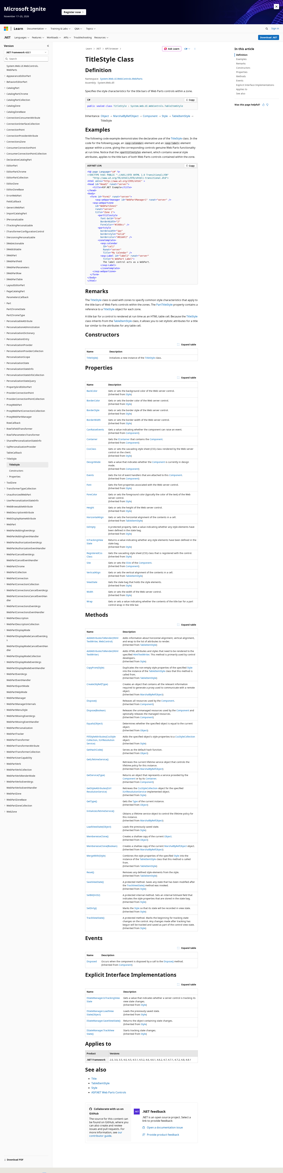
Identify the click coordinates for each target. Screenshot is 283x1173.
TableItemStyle (181, 116)
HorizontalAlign (95, 517)
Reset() (90, 872)
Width (90, 591)
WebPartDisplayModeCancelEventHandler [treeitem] (27, 648)
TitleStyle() (92, 357)
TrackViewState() (136, 885)
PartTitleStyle (164, 304)
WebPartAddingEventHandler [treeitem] (23, 536)
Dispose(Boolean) (96, 710)
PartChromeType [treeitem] (16, 315)
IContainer (124, 439)
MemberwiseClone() (97, 836)
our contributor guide (105, 1134)
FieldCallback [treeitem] (14, 201)
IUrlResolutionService (134, 791)
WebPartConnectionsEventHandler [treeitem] (25, 612)
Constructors (243, 67)
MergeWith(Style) (96, 855)
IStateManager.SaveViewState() (103, 1020)
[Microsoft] (6, 29)
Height (90, 507)
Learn (89, 48)
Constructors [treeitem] (16, 470)
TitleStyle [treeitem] (14, 464)
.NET (98, 48)
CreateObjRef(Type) (97, 684)
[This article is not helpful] (267, 105)
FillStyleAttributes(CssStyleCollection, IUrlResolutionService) (101, 740)
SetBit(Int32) (93, 895)
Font (89, 484)
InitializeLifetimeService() (100, 811)
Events (90, 475)
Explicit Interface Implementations (255, 85)
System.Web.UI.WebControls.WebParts (121, 78)
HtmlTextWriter (141, 654)
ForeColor (92, 494)
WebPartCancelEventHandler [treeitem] (22, 560)
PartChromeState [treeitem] (16, 309)
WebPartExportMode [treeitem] (18, 686)
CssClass (91, 448)
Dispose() (92, 700)
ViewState (92, 582)
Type (135, 801)
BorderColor (93, 400)
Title (94, 1078)
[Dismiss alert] (276, 6)
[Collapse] (48, 45)
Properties (241, 72)
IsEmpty (91, 526)
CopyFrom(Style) (95, 667)
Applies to (241, 89)
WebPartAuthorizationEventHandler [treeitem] (26, 548)
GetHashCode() (95, 749)
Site (89, 562)
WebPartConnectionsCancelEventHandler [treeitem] (27, 598)
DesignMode (94, 462)
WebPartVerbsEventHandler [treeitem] (22, 787)
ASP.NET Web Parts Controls (108, 1092)
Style (165, 116)
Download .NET (268, 37)
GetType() (92, 801)
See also (240, 93)
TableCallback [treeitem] (14, 452)
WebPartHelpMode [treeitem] (17, 692)
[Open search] (267, 29)
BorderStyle (93, 410)
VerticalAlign (94, 572)
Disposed (92, 961)
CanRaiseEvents (95, 429)
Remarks (241, 63)
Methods (241, 76)
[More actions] (195, 48)
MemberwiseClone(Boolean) (102, 846)
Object (105, 116)
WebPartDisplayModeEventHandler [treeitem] (26, 668)
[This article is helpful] (263, 105)
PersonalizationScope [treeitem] (18, 357)
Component (150, 116)
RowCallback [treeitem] (13, 422)
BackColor (92, 390)
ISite (128, 562)
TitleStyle (176, 138)
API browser (111, 48)
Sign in (275, 28)
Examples (241, 59)
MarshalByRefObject (126, 116)
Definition (241, 54)
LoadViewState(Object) (99, 826)
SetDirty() (92, 908)
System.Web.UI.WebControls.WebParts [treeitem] (22, 68)
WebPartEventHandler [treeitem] (19, 680)
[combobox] (26, 52)
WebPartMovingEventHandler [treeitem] (23, 721)
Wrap (90, 601)
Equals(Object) (95, 723)
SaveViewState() (95, 881)
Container (92, 439)
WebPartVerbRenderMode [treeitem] (21, 775)
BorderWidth (94, 419)
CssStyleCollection (185, 736)
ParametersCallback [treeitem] (17, 297)
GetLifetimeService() (97, 759)
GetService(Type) (96, 775)
